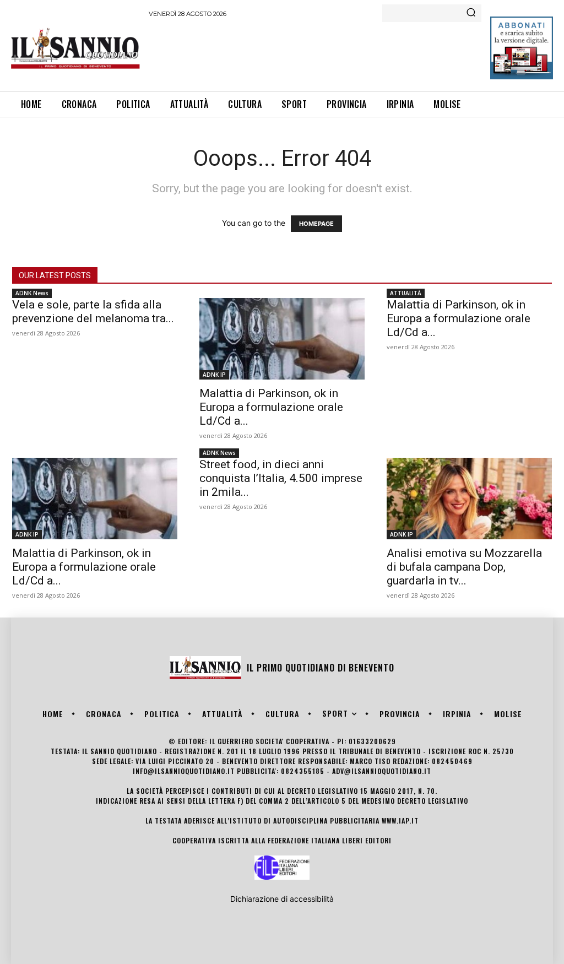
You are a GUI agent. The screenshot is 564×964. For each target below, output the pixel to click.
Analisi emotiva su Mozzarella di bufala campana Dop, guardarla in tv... (464, 566)
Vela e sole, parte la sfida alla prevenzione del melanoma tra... (93, 311)
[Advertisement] (349, 53)
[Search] (470, 13)
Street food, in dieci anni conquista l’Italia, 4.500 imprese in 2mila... (280, 478)
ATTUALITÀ (405, 293)
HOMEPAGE (316, 224)
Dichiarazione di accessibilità (282, 898)
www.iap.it (400, 820)
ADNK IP (214, 374)
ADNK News (31, 293)
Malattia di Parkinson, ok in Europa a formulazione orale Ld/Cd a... (271, 407)
